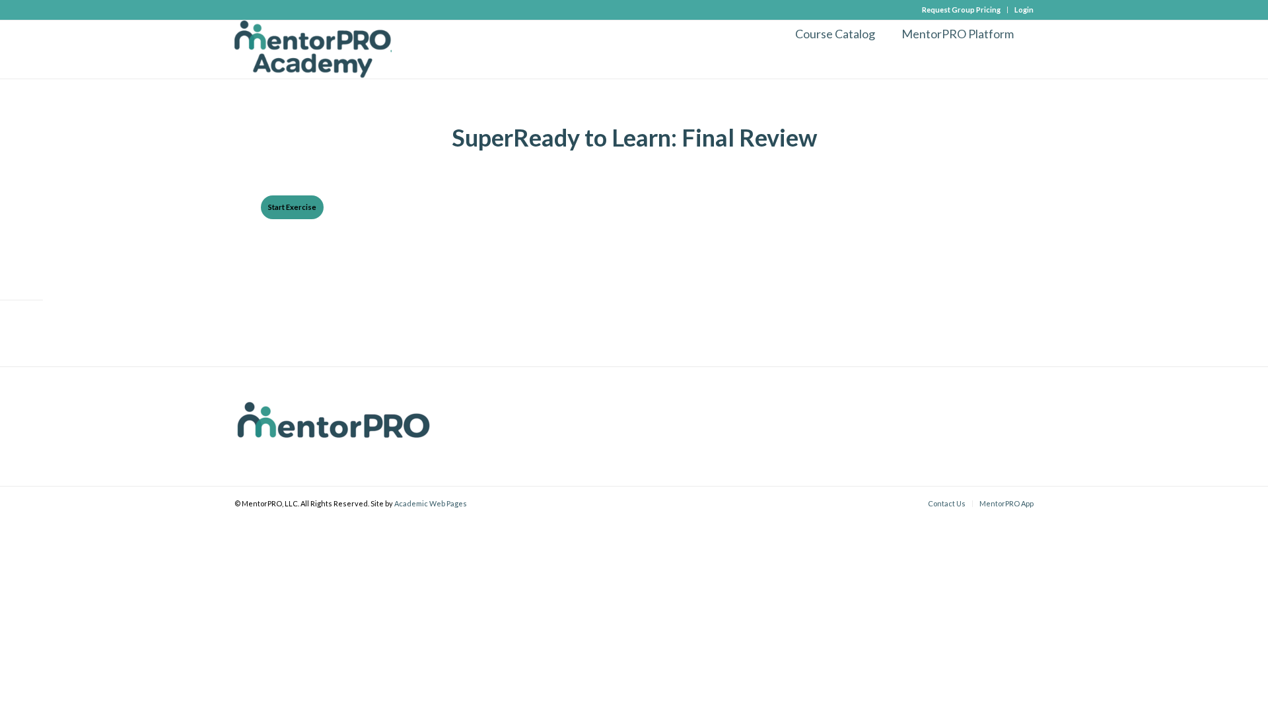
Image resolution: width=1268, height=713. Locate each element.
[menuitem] (961, 10)
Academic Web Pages (430, 503)
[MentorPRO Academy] (313, 49)
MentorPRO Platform (957, 33)
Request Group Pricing (961, 9)
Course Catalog (835, 33)
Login (1024, 9)
